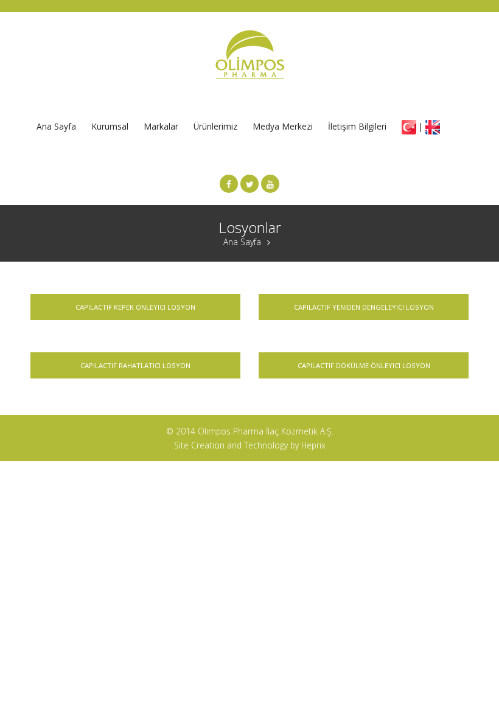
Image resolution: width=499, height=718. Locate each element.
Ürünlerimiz (215, 126)
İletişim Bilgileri (357, 126)
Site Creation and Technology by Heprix (250, 445)
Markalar (161, 126)
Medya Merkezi (283, 126)
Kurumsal (109, 126)
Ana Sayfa (56, 126)
